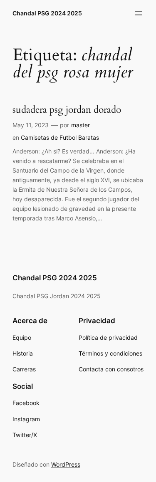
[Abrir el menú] (139, 13)
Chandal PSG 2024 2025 (47, 13)
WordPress (65, 464)
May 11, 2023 (30, 125)
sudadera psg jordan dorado (66, 110)
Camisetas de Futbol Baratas (60, 137)
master (80, 125)
